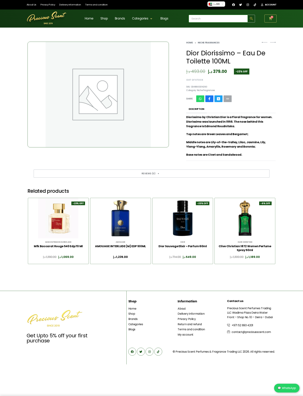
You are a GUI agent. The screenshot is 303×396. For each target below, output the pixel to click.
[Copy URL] (228, 98)
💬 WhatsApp (287, 388)
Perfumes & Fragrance (211, 352)
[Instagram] (247, 4)
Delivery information (70, 4)
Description (196, 109)
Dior (182, 242)
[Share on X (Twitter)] (218, 98)
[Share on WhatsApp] (200, 98)
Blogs (164, 18)
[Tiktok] (255, 4)
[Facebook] (233, 4)
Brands (120, 18)
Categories (140, 18)
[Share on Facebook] (209, 98)
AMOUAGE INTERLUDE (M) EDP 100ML (120, 246)
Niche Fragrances (209, 42)
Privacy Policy (48, 4)
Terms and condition (96, 4)
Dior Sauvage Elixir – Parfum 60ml (183, 246)
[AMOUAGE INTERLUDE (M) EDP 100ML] (120, 218)
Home (89, 18)
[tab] (196, 109)
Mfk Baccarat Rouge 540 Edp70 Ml (58, 246)
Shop (104, 18)
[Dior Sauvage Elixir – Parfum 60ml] (182, 218)
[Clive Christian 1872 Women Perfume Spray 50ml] (245, 218)
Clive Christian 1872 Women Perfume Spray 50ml (244, 248)
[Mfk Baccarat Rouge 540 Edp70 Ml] (58, 218)
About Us (31, 4)
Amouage (120, 242)
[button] (152, 174)
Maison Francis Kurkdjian (58, 242)
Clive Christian (244, 242)
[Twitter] (240, 4)
